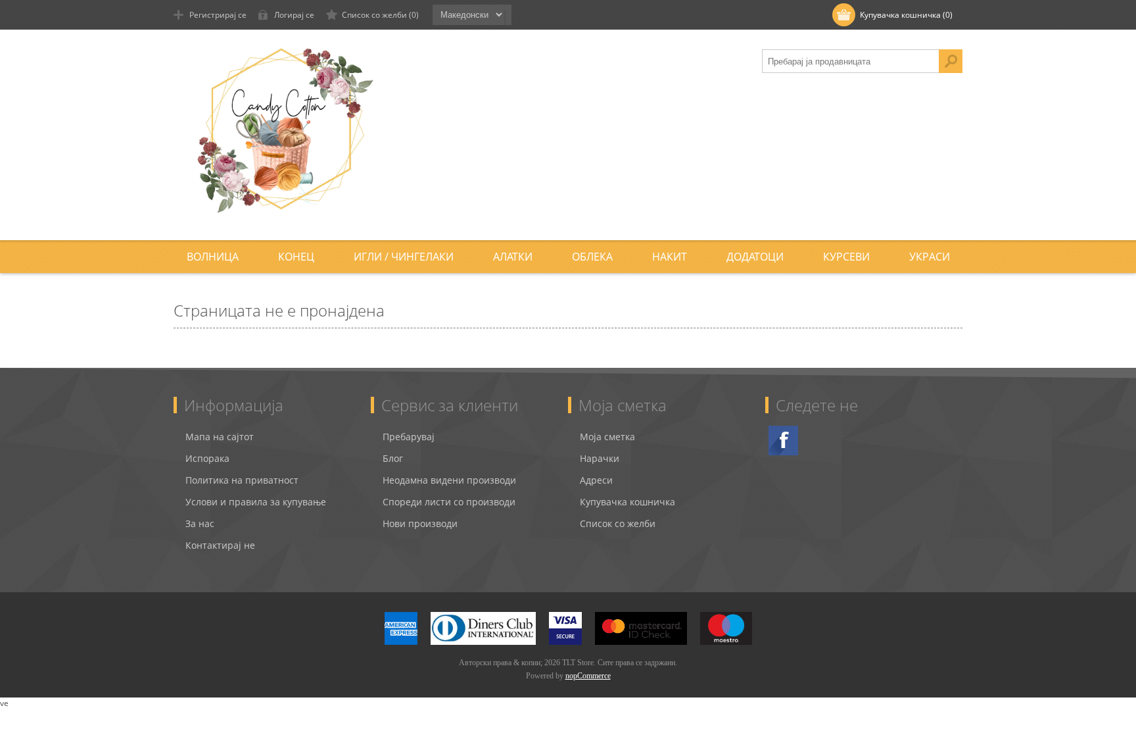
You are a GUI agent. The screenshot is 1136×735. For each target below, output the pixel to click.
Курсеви (846, 256)
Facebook (783, 440)
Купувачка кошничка (627, 501)
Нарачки (599, 458)
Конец (296, 256)
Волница (213, 256)
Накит (669, 256)
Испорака (207, 458)
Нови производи (420, 523)
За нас (199, 523)
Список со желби (617, 523)
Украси (929, 256)
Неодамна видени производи (449, 480)
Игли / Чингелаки (404, 256)
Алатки (512, 256)
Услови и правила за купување (255, 501)
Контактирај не (220, 545)
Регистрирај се (218, 14)
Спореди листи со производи (449, 501)
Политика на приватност (241, 480)
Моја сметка (607, 436)
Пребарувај (409, 436)
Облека (592, 256)
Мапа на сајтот (219, 436)
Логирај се (294, 14)
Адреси (596, 480)
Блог (393, 458)
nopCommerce (588, 675)
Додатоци (755, 256)
